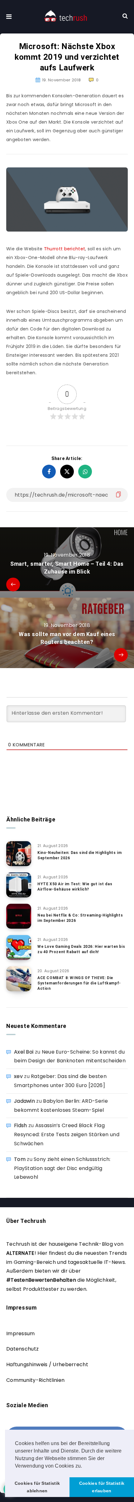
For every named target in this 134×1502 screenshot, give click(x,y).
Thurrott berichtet (64, 249)
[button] (84, 1466)
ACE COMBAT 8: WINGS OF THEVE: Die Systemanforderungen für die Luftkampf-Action (79, 983)
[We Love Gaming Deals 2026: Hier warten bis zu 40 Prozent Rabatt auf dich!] (18, 947)
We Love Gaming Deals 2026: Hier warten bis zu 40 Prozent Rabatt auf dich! (81, 949)
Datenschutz (22, 1348)
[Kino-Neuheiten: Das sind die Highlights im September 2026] (18, 853)
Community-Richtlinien (35, 1380)
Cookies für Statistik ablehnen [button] (37, 1487)
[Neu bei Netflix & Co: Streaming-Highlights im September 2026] (18, 916)
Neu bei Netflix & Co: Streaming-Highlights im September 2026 (80, 918)
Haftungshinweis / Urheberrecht (47, 1364)
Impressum (20, 1333)
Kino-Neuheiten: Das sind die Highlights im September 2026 (79, 855)
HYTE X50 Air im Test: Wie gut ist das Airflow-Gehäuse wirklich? (74, 886)
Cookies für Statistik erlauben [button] (101, 1487)
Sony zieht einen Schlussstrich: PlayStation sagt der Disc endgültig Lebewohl (62, 1168)
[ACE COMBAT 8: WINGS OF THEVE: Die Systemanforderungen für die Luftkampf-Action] (18, 978)
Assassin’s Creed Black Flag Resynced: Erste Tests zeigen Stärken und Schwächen (66, 1134)
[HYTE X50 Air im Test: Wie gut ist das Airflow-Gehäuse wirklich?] (18, 884)
